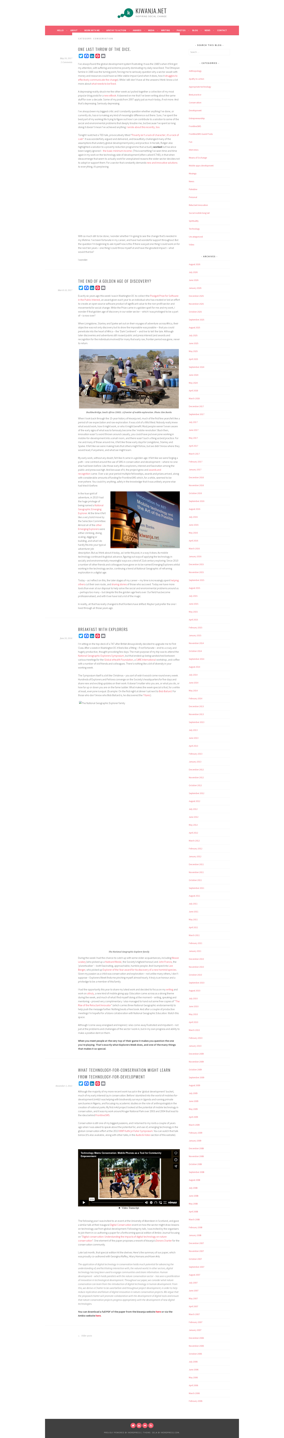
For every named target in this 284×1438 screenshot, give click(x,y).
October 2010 (195, 974)
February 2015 (195, 627)
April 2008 (193, 1211)
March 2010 (194, 1030)
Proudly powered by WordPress (122, 1432)
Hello (60, 30)
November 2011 (196, 872)
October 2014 (195, 651)
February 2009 (195, 1132)
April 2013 (193, 745)
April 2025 (193, 359)
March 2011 (194, 935)
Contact (222, 30)
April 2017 (193, 445)
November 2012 (196, 777)
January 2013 (195, 761)
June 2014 (193, 682)
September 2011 (196, 888)
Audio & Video (143, 1135)
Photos (181, 30)
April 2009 (193, 1116)
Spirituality (194, 220)
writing (169, 989)
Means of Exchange (198, 157)
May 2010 (193, 1014)
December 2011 (196, 864)
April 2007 (193, 1306)
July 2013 (193, 730)
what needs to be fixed (103, 83)
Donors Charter (164, 1240)
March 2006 (194, 1393)
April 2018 (193, 390)
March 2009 (194, 1124)
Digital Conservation (120, 1224)
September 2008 (196, 1172)
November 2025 (196, 303)
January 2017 (195, 469)
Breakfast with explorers (103, 629)
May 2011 (193, 919)
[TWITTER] (133, 1425)
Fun (190, 141)
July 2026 (193, 272)
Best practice (195, 94)
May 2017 (193, 437)
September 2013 (196, 722)
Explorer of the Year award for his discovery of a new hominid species (139, 969)
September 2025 (196, 319)
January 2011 (195, 951)
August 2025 (194, 327)
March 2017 (194, 453)
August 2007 (194, 1274)
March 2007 (194, 1314)
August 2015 (194, 588)
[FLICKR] (145, 1425)
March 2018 (194, 398)
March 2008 (194, 1219)
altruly (90, 993)
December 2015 (196, 564)
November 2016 (196, 485)
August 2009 (194, 1085)
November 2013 (196, 714)
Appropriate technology (200, 86)
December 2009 (196, 1053)
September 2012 (196, 793)
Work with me (92, 30)
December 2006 (196, 1337)
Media (151, 30)
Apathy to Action (116, 30)
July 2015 (193, 595)
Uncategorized (196, 236)
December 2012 (196, 769)
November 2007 (196, 1251)
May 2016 (193, 532)
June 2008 (193, 1195)
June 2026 (193, 280)
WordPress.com (170, 1432)
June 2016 (193, 524)
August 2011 (194, 895)
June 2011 (193, 911)
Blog (195, 30)
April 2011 (193, 927)
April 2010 (193, 1022)
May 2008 (193, 1203)
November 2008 (196, 1156)
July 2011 (193, 903)
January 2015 (195, 635)
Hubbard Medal (113, 961)
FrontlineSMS (102, 1115)
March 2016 (194, 548)
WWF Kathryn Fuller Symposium (136, 1131)
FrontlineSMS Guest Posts (201, 133)
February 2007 (195, 1322)
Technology (194, 228)
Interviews (193, 149)
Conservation (195, 102)
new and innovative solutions (162, 162)
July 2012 (193, 809)
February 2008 (195, 1227)
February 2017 (195, 461)
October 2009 (195, 1069)
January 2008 (195, 1235)
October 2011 (195, 880)
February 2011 (195, 943)
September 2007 (196, 1266)
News (207, 30)
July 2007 (193, 1282)
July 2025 (193, 335)
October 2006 (195, 1353)
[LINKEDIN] (139, 1425)
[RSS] (151, 1425)
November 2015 (196, 572)
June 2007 (193, 1290)
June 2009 (193, 1101)
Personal (193, 197)
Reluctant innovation (198, 205)
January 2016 (195, 556)
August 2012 (194, 801)
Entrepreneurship (197, 118)
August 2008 (194, 1179)
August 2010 (194, 990)
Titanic (146, 695)
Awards (137, 30)
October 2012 (195, 785)
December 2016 (196, 477)
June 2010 (193, 1006)
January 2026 (195, 288)
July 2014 (193, 674)
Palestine (193, 189)
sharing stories (119, 584)
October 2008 (195, 1164)
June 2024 (193, 374)
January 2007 (195, 1330)
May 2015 (193, 611)
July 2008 (193, 1187)
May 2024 (193, 382)
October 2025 (195, 311)
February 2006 (195, 1400)
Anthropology (195, 70)
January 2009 (195, 1140)
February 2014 (195, 698)
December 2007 (196, 1243)
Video (191, 244)
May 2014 (193, 690)
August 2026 (194, 264)
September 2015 (196, 580)
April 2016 (193, 540)
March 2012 (194, 840)
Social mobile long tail (199, 212)
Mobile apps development (201, 165)
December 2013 (196, 706)
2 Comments (66, 62)
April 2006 (193, 1385)
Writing (165, 30)
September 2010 (196, 982)
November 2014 (196, 643)
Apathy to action (196, 78)
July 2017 (193, 422)
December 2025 (196, 295)
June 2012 (193, 816)
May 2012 (193, 824)
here (158, 1311)
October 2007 (195, 1258)
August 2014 (194, 666)
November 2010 (196, 966)
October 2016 (195, 493)
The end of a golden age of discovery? (114, 281)
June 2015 (193, 603)
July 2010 (193, 998)
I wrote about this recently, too (143, 127)
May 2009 (193, 1109)
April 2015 (193, 619)
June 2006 (193, 1369)
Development (195, 110)
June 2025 (193, 343)
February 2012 (195, 848)
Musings (192, 173)
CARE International (146, 659)
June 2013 (193, 737)
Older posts (86, 1336)
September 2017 (196, 414)
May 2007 (193, 1298)
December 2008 (196, 1148)
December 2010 (196, 958)
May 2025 (193, 351)
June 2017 (193, 430)
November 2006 (196, 1345)
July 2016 (193, 516)
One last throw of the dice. (104, 49)
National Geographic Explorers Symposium (101, 655)
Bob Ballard (165, 691)
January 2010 (195, 1045)
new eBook (110, 95)
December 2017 (196, 406)
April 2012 (193, 832)
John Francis (165, 961)
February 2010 (195, 1037)
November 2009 (196, 1061)
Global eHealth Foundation (118, 659)
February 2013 (195, 753)
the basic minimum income (117, 150)
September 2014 (196, 658)
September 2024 (196, 367)
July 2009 (193, 1093)
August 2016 (194, 509)
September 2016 (196, 501)
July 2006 (193, 1361)
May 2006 (193, 1377)
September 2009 (196, 1077)
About (74, 30)
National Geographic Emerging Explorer (91, 509)
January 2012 (195, 856)
